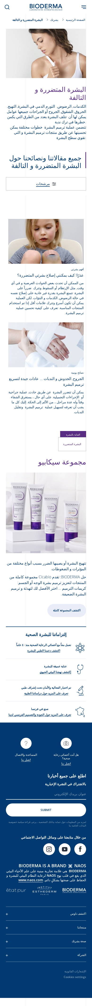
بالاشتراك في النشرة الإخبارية (65, 784)
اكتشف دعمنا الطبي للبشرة (43, 651)
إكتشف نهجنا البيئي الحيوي (55, 672)
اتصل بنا (66, 763)
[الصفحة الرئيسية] (46, 7)
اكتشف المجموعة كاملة (66, 610)
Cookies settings (75, 977)
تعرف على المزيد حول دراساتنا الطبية (46, 693)
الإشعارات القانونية (75, 971)
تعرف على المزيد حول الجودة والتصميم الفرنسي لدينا (39, 715)
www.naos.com (30, 880)
